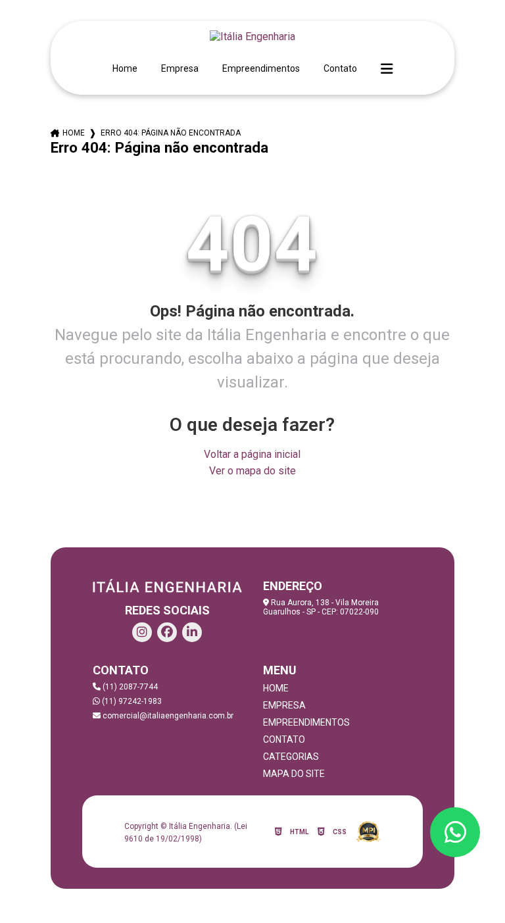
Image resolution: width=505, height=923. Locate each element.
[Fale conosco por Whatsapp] (455, 832)
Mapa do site (294, 773)
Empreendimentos (261, 68)
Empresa (180, 68)
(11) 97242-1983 (131, 701)
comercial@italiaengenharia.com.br (167, 715)
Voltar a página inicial (252, 454)
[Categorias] (387, 69)
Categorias (291, 756)
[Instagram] (142, 632)
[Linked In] (192, 632)
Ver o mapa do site (252, 470)
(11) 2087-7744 (129, 686)
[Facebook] (167, 632)
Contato (340, 68)
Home (124, 68)
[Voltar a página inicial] (252, 36)
